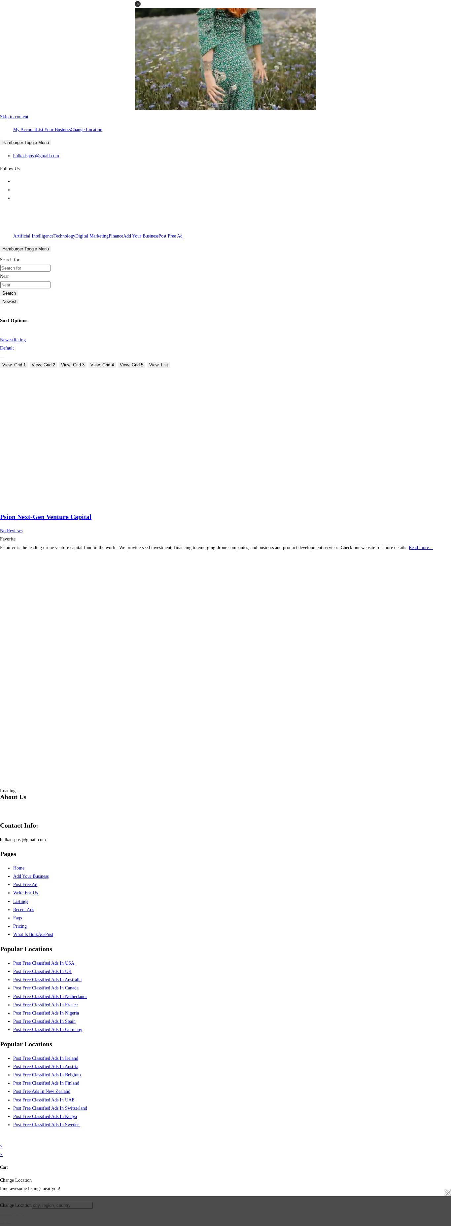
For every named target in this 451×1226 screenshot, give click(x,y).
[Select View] (2, 357)
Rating (20, 339)
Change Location (86, 129)
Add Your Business (140, 236)
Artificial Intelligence (33, 236)
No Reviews (11, 530)
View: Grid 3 (73, 364)
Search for (9, 259)
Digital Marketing (92, 236)
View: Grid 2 (43, 364)
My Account (24, 129)
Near (4, 276)
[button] (138, 4)
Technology (64, 236)
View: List (158, 364)
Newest (9, 301)
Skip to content (14, 116)
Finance (116, 236)
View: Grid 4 (102, 364)
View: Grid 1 (14, 364)
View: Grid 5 (131, 364)
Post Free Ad (170, 236)
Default (7, 348)
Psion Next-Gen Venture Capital (45, 516)
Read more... (421, 547)
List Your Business (53, 129)
